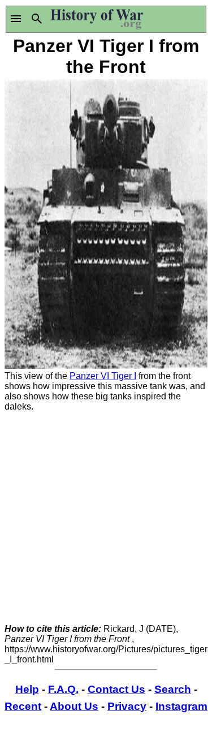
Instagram (181, 706)
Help (27, 689)
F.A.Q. (63, 689)
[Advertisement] (106, 518)
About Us (74, 706)
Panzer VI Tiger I (103, 376)
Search (172, 689)
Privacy (126, 706)
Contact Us (116, 689)
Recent (23, 706)
